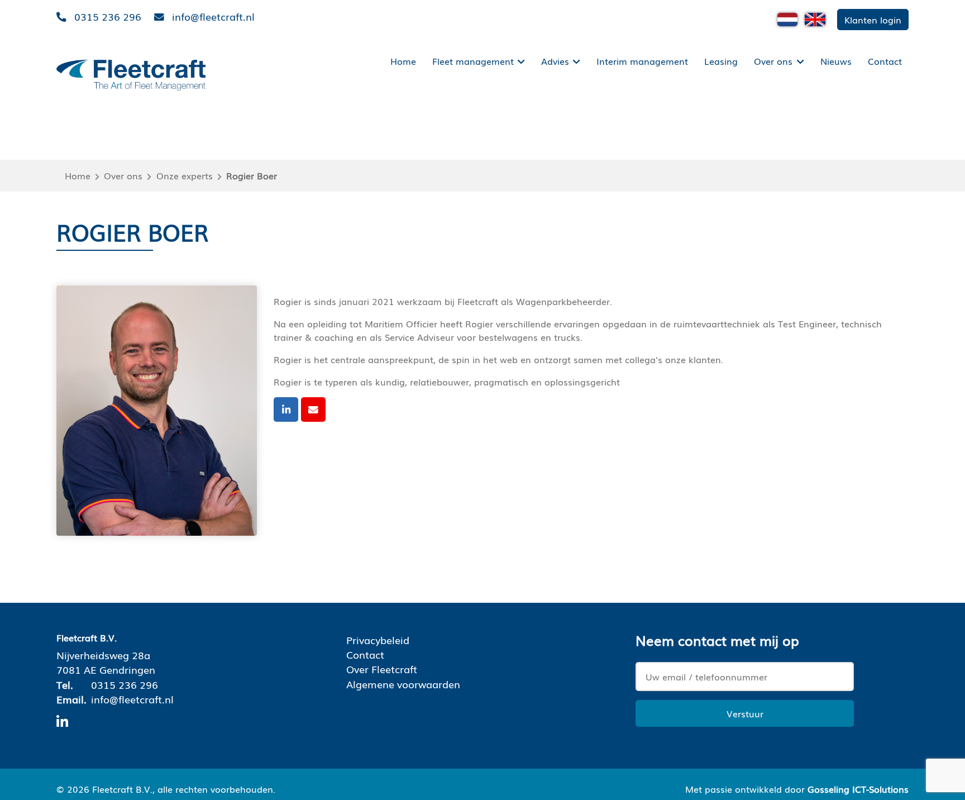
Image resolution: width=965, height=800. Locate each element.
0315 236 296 (124, 684)
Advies (555, 61)
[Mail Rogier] (313, 409)
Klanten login (872, 19)
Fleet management (473, 61)
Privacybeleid (377, 639)
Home (403, 61)
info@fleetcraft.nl (132, 699)
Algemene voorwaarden (403, 684)
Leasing (721, 61)
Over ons (773, 61)
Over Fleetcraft (381, 668)
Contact (885, 61)
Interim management (642, 61)
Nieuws (836, 61)
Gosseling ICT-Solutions (858, 789)
